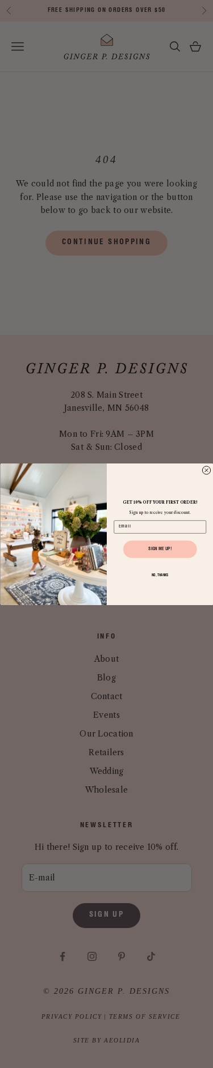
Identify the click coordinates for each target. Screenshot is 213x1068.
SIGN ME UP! (160, 549)
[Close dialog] (206, 470)
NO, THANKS (159, 575)
